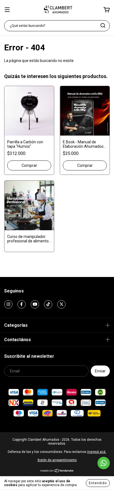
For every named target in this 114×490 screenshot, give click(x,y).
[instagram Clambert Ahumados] (8, 304)
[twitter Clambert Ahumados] (61, 304)
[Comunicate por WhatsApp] (103, 463)
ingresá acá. (96, 452)
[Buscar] (103, 25)
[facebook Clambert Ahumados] (21, 304)
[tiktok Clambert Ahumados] (48, 304)
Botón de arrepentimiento (57, 460)
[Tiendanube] (57, 471)
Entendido (98, 483)
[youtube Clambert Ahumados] (35, 304)
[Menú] (7, 10)
